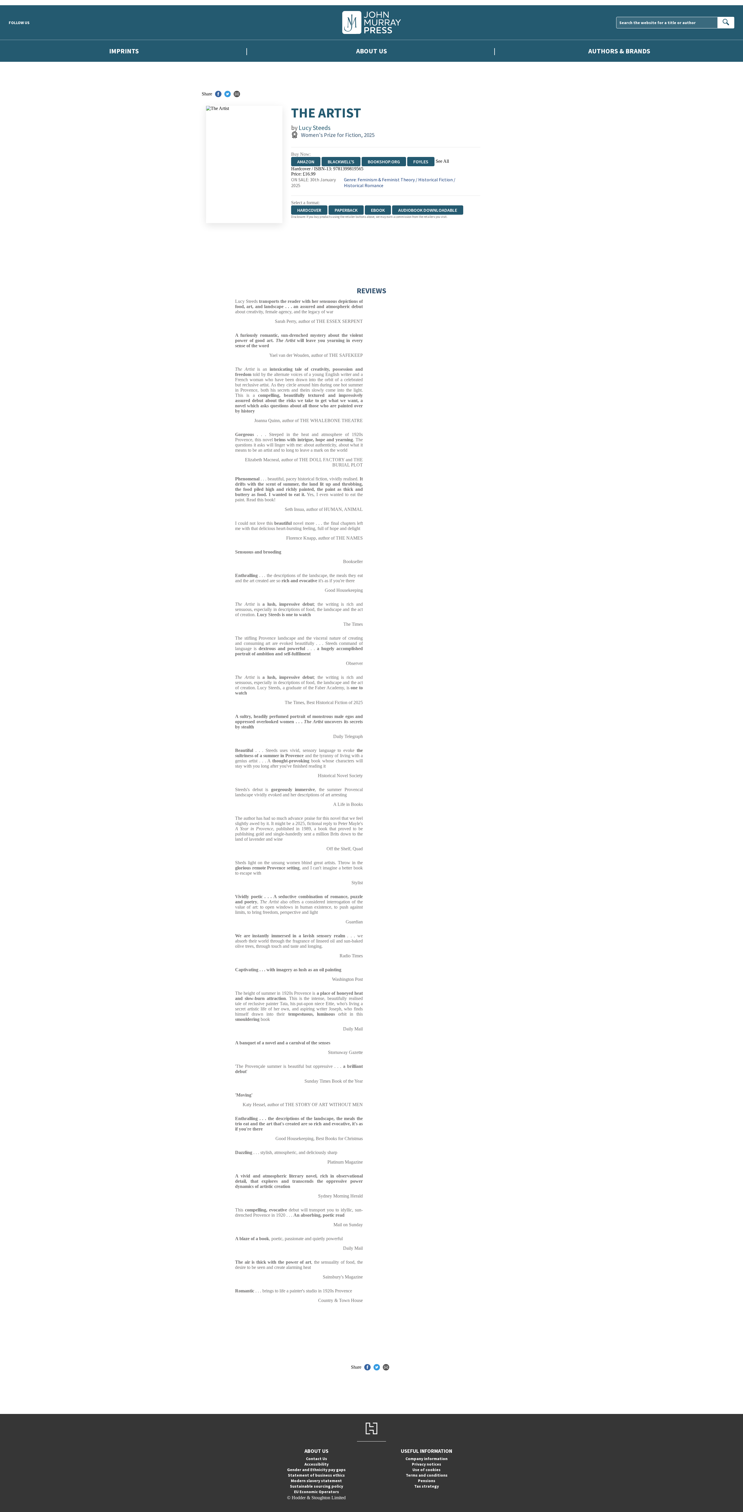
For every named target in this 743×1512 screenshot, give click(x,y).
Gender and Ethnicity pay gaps (316, 1469)
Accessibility (316, 1464)
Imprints (124, 51)
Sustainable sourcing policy (316, 1486)
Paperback (346, 210)
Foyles (420, 161)
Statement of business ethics (316, 1475)
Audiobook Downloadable (427, 210)
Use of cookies (426, 1469)
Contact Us (316, 1458)
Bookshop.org (384, 161)
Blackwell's (341, 161)
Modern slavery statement (316, 1480)
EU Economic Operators (316, 1491)
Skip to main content (19, 2)
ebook (378, 210)
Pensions (426, 1480)
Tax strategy (426, 1486)
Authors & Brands (619, 51)
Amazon (305, 161)
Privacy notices (426, 1464)
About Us (371, 51)
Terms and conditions (427, 1475)
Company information (426, 1458)
